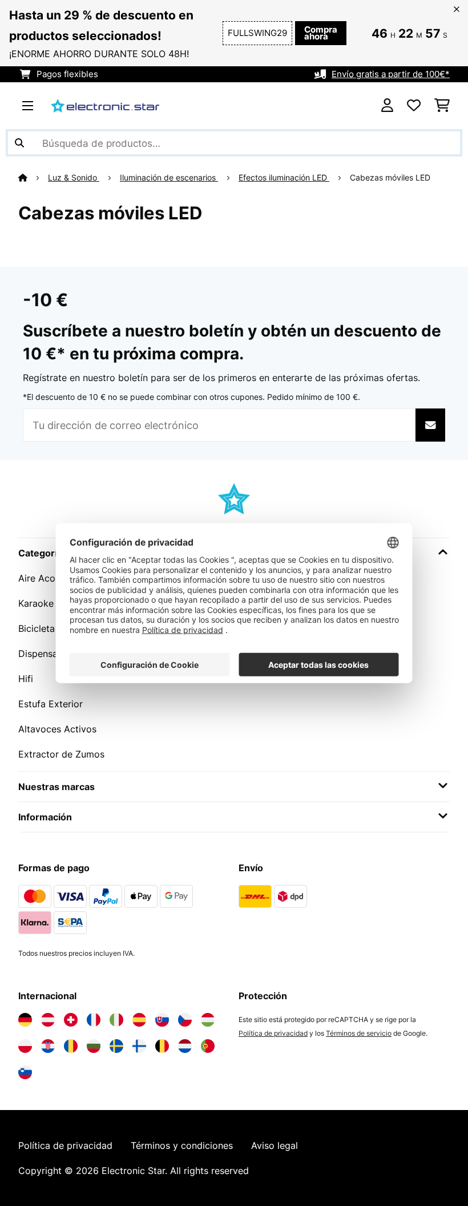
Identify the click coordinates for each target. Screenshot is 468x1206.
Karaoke (36, 603)
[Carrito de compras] (442, 105)
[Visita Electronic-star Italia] (116, 1020)
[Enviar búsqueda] (19, 143)
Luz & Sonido (73, 177)
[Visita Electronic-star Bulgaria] (93, 1046)
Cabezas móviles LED (391, 177)
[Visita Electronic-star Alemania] (25, 1020)
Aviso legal (274, 1145)
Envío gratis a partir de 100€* (391, 74)
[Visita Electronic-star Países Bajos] (185, 1046)
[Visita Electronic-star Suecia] (116, 1046)
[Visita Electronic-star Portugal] (208, 1046)
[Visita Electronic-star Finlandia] (139, 1046)
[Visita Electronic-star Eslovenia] (25, 1072)
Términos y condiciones (182, 1145)
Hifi (25, 678)
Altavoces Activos (57, 729)
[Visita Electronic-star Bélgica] (162, 1046)
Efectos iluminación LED (284, 177)
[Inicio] (33, 177)
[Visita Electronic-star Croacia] (48, 1046)
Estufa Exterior (50, 704)
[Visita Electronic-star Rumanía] (71, 1046)
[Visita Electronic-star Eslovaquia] (162, 1020)
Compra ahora (320, 33)
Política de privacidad (273, 1033)
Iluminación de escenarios (169, 177)
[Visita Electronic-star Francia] (93, 1020)
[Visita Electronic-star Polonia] (25, 1046)
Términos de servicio (359, 1033)
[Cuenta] (387, 105)
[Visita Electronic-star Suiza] (71, 1020)
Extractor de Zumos (61, 754)
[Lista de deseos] (414, 105)
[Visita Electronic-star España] (139, 1020)
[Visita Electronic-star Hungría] (208, 1020)
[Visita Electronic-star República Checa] (185, 1020)
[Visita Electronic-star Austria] (48, 1020)
